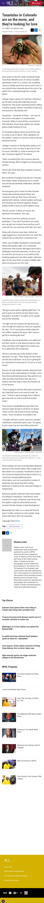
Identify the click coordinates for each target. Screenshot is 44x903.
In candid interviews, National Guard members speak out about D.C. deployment (20, 637)
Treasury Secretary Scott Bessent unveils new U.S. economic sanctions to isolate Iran (21, 618)
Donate (37, 3)
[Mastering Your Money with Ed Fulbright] (9, 748)
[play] (3, 901)
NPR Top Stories (14, 526)
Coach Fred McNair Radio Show (14, 690)
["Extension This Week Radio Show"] (9, 733)
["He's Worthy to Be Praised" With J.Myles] (9, 779)
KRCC (17, 521)
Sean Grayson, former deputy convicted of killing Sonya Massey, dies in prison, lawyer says (21, 647)
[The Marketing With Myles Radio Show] (9, 717)
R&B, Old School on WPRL (27, 761)
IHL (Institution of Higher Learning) (15, 876)
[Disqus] (22, 826)
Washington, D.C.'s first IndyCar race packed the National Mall (20, 628)
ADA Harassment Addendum (14, 871)
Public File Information (11, 880)
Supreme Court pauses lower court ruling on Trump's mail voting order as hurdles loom (19, 608)
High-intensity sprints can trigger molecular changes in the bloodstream (19, 656)
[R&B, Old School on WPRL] (9, 764)
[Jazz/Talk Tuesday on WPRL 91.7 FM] (9, 701)
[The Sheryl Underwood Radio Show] (9, 677)
